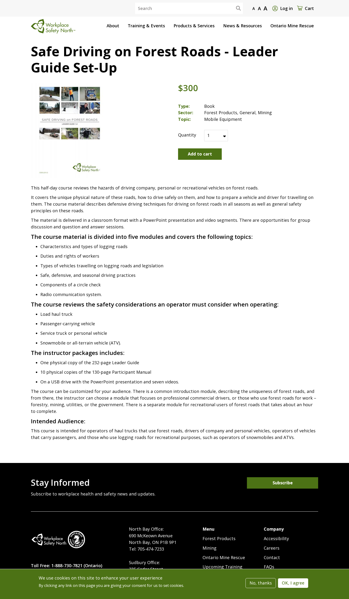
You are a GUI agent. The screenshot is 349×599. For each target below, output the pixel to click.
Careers (271, 548)
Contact (272, 557)
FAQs (269, 567)
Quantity (187, 135)
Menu (208, 529)
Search (234, 8)
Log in (286, 8)
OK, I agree (293, 583)
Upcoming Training (222, 567)
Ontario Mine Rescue (224, 557)
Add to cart (200, 154)
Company (274, 529)
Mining (210, 548)
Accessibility (276, 538)
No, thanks (261, 583)
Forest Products (219, 538)
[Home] (58, 539)
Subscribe (283, 483)
